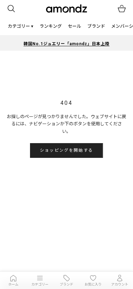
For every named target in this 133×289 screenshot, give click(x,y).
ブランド (96, 26)
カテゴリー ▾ (20, 26)
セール (74, 26)
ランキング (51, 26)
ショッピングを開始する (66, 150)
